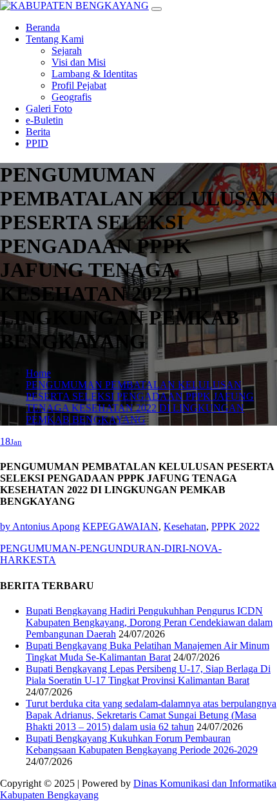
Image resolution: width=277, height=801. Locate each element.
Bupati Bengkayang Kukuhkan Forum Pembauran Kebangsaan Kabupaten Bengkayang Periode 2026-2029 (142, 744)
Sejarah (67, 50)
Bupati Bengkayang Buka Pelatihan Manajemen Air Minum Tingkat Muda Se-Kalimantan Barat (147, 651)
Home (38, 373)
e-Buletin (44, 120)
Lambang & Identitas (94, 73)
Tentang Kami (55, 38)
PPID (37, 143)
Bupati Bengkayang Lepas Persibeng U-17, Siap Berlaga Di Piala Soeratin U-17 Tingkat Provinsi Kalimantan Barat (148, 674)
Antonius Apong (40, 526)
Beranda (43, 27)
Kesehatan (185, 526)
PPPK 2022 (235, 526)
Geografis (71, 96)
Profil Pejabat (79, 85)
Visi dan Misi (79, 62)
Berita (38, 131)
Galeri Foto (49, 108)
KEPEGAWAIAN (120, 526)
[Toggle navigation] (156, 9)
